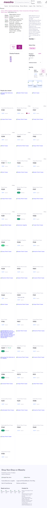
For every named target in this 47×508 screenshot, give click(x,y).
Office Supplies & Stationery (12, 10)
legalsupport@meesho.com (27, 503)
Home (2, 10)
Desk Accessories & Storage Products (29, 10)
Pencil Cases (4, 12)
